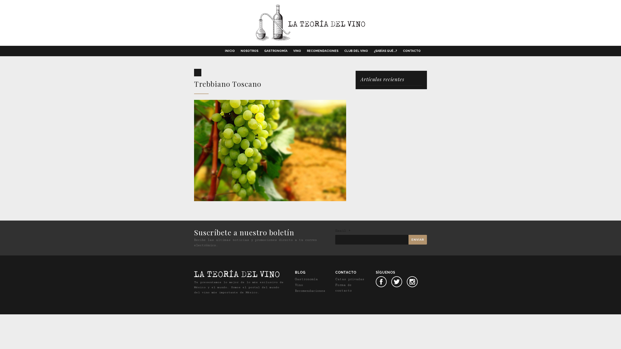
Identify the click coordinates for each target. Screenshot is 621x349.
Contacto (412, 51)
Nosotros (249, 51)
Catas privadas (349, 279)
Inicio (230, 51)
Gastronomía (275, 51)
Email (343, 231)
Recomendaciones (322, 51)
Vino (297, 51)
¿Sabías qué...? (385, 51)
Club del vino (356, 51)
